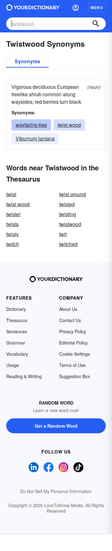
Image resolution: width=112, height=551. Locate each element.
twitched (68, 244)
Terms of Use (72, 365)
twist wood (69, 124)
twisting (67, 214)
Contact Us (70, 320)
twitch (12, 244)
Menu (97, 7)
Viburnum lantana (35, 138)
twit (63, 234)
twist (11, 194)
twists (12, 224)
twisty (12, 234)
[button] (75, 7)
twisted (67, 204)
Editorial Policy (73, 343)
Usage (12, 365)
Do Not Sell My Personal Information (56, 491)
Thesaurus (16, 320)
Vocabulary (17, 354)
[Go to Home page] (32, 7)
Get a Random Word (56, 426)
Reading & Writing (24, 376)
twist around (72, 194)
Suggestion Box (74, 376)
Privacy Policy (72, 331)
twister (13, 214)
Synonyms (27, 61)
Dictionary (16, 309)
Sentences (16, 331)
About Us (68, 309)
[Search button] (95, 23)
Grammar (15, 343)
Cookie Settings (74, 354)
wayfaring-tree (31, 124)
